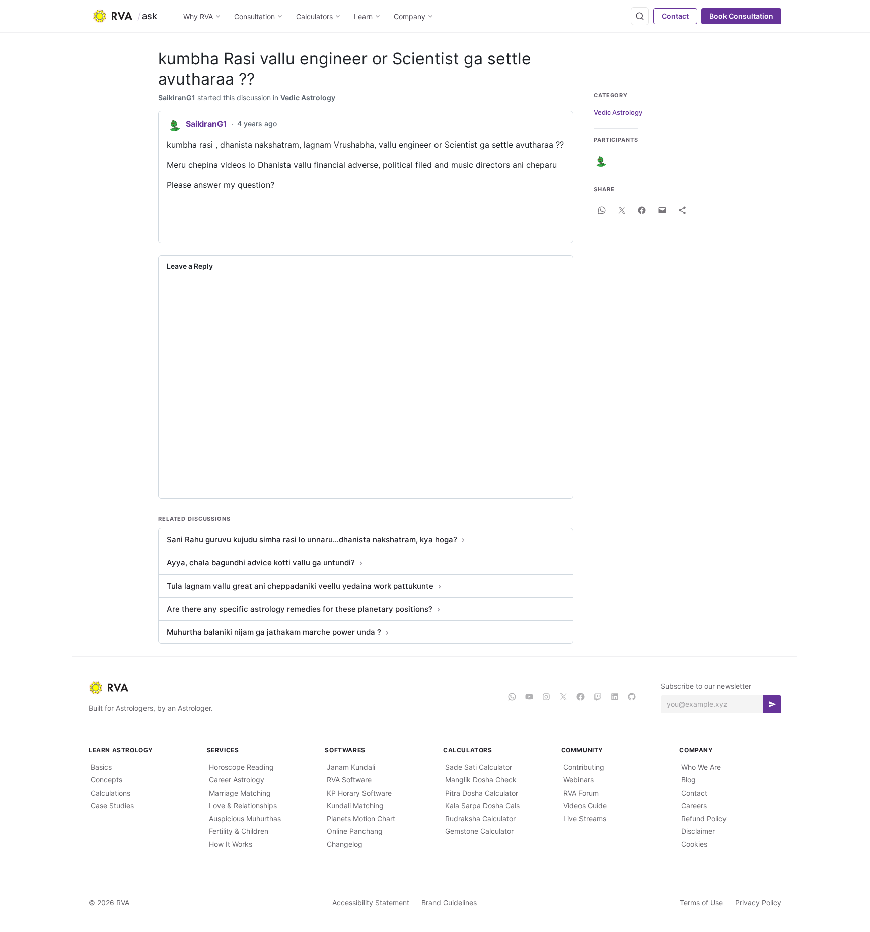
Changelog (344, 844)
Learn (363, 16)
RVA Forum (581, 792)
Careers (694, 805)
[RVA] (290, 688)
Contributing (583, 767)
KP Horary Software (359, 792)
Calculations (110, 792)
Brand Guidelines (449, 902)
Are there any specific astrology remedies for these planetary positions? (299, 609)
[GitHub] (631, 696)
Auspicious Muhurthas (245, 818)
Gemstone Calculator (479, 831)
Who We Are (701, 767)
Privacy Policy (758, 902)
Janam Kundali (351, 767)
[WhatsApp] (512, 696)
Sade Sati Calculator (478, 767)
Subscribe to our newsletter (706, 686)
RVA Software (349, 779)
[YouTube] (529, 696)
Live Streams (584, 818)
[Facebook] (580, 696)
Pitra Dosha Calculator (481, 792)
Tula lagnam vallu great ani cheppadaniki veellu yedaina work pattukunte (300, 586)
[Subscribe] (772, 704)
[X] (563, 696)
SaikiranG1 (176, 97)
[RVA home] (112, 16)
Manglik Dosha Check (481, 779)
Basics (101, 767)
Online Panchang (355, 831)
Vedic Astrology (307, 97)
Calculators (314, 16)
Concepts (106, 779)
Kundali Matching (355, 805)
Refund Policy (704, 818)
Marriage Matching (240, 792)
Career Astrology (236, 779)
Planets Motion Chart (361, 818)
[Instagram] (546, 696)
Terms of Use (701, 902)
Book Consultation (741, 16)
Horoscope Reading (241, 767)
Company (409, 16)
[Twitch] (597, 696)
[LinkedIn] (614, 696)
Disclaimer (698, 831)
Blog (688, 779)
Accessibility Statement (370, 902)
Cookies (694, 844)
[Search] (640, 16)
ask (149, 16)
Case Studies (112, 805)
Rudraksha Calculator (480, 818)
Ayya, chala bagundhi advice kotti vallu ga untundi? (261, 562)
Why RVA (198, 16)
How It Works (230, 844)
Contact (675, 16)
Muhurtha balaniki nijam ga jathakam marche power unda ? (274, 632)
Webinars (578, 779)
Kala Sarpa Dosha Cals (482, 805)
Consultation (254, 16)
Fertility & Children (238, 831)
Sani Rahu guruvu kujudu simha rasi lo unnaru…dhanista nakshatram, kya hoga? (312, 539)
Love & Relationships (243, 805)
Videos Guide (585, 805)
